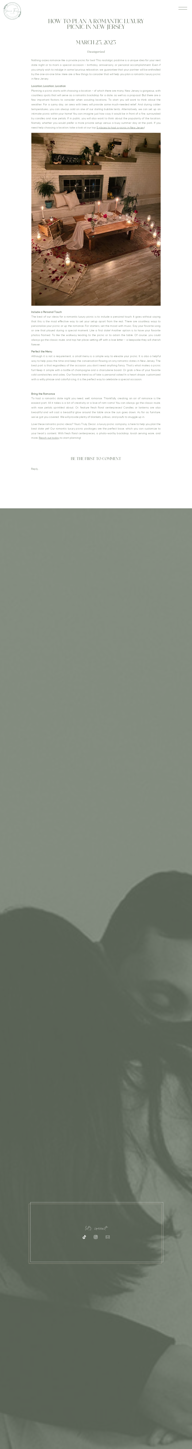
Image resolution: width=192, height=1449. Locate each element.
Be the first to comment (96, 460)
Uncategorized (96, 51)
